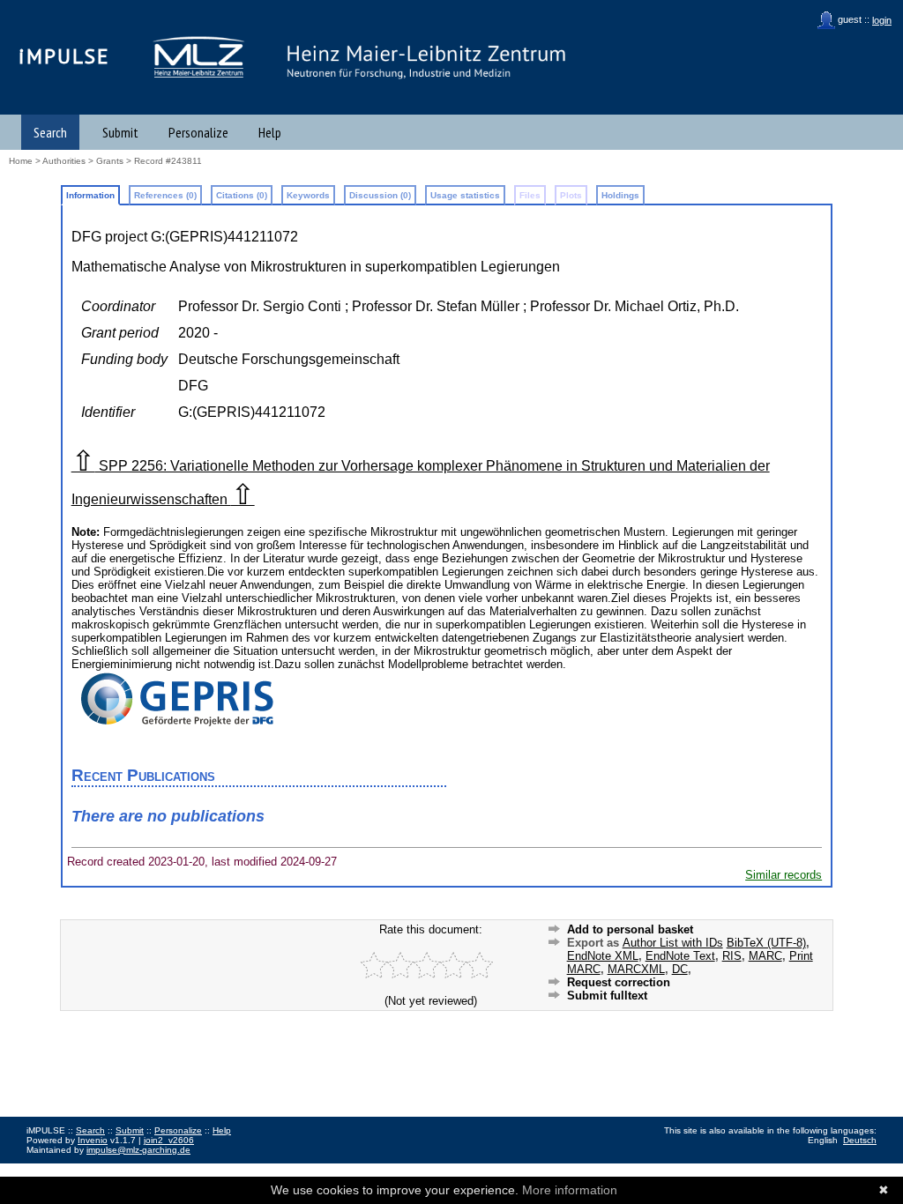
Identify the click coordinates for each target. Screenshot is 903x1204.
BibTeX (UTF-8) (766, 942)
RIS (732, 955)
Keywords (308, 195)
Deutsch (860, 1140)
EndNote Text (680, 955)
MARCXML (636, 969)
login (882, 20)
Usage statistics (465, 195)
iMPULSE (64, 56)
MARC (765, 955)
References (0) (165, 195)
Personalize (198, 132)
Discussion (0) (380, 195)
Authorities (64, 161)
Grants (109, 161)
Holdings (620, 195)
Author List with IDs (673, 942)
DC (680, 969)
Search (50, 132)
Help (269, 132)
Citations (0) (241, 195)
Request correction (618, 982)
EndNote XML (602, 955)
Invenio (93, 1140)
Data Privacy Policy (117, 1169)
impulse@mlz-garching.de (138, 1150)
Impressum (48, 1169)
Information (90, 195)
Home (21, 161)
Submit (120, 132)
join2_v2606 (169, 1140)
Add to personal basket (630, 929)
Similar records (783, 874)
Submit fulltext (607, 995)
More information (569, 1190)
